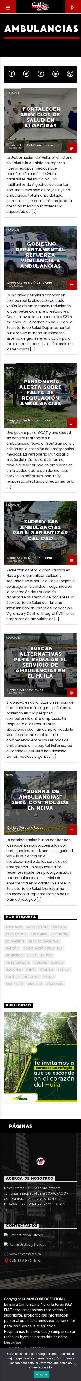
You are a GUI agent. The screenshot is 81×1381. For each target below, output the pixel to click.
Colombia (39, 934)
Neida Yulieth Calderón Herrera (30, 145)
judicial (40, 962)
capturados (16, 934)
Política (13, 977)
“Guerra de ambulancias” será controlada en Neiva (40, 799)
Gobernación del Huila (43, 948)
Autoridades (37, 927)
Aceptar (41, 1374)
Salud (49, 977)
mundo (57, 962)
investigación (17, 962)
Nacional (14, 969)
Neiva (10, 368)
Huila (32, 955)
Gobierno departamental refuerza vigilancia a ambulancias (40, 255)
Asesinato (14, 927)
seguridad (14, 984)
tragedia (35, 984)
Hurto (46, 955)
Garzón (12, 948)
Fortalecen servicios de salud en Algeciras (41, 117)
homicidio (14, 955)
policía (64, 969)
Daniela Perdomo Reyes (25, 690)
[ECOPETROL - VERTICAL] (40, 1057)
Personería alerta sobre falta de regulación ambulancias (40, 392)
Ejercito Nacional (44, 941)
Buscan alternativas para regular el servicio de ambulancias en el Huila (40, 662)
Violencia (55, 984)
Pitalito (46, 969)
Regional (13, 93)
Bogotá (59, 927)
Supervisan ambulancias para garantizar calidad (40, 530)
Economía (60, 934)
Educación (15, 941)
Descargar (13, 1342)
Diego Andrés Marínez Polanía (29, 283)
